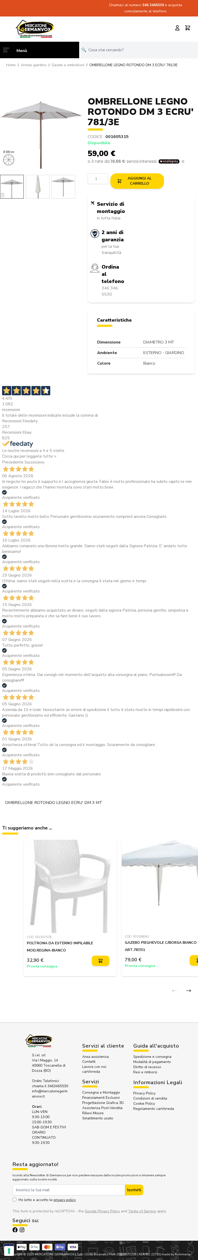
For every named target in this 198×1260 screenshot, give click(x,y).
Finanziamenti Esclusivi (101, 1097)
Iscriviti (134, 1190)
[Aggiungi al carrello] (100, 961)
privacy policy (65, 1199)
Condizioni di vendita (150, 1098)
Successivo (34, 462)
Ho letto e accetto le (47, 1199)
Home (11, 65)
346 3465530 (153, 5)
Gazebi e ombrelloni (68, 65)
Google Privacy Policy (102, 1211)
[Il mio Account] (177, 28)
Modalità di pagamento (152, 1061)
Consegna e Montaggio (101, 1092)
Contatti (88, 1061)
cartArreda (91, 1071)
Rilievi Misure (93, 1113)
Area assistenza (96, 1056)
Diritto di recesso (147, 1067)
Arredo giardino (33, 65)
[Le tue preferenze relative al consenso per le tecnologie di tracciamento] (9, 1251)
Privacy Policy (144, 1093)
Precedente (12, 462)
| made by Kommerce (175, 1254)
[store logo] (34, 29)
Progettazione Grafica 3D (103, 1102)
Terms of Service (142, 1211)
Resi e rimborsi (145, 1072)
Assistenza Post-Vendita (102, 1107)
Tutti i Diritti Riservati (91, 1254)
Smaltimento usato (97, 1118)
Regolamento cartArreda (153, 1108)
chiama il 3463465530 (50, 1086)
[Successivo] (189, 991)
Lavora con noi (94, 1066)
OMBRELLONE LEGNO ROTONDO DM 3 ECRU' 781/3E (133, 65)
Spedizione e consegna (152, 1056)
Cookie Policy (144, 1103)
